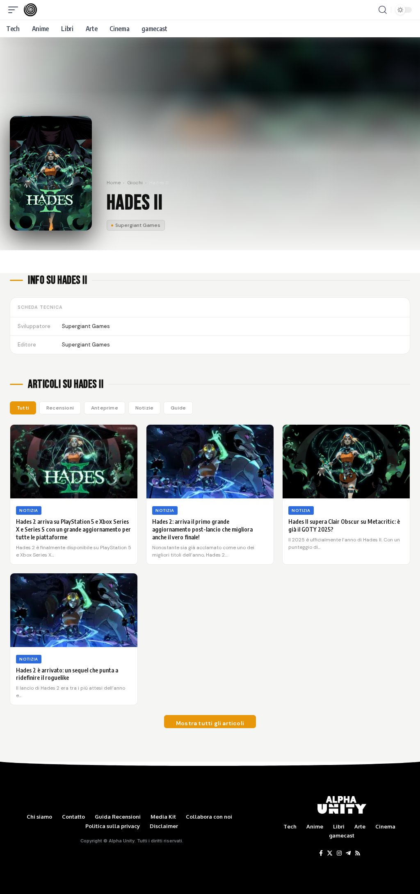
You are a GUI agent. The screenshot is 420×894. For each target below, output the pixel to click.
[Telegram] (348, 853)
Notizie (144, 408)
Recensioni (60, 408)
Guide (178, 408)
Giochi (135, 182)
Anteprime (104, 408)
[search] (383, 10)
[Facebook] (321, 853)
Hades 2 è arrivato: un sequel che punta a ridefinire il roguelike (67, 674)
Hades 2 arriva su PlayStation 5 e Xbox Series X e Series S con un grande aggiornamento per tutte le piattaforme (73, 529)
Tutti (23, 408)
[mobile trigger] (15, 10)
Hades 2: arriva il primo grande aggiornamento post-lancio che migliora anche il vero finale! (202, 529)
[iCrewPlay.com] (30, 10)
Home (114, 182)
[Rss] (358, 853)
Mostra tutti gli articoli (210, 723)
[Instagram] (339, 853)
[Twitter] (330, 853)
